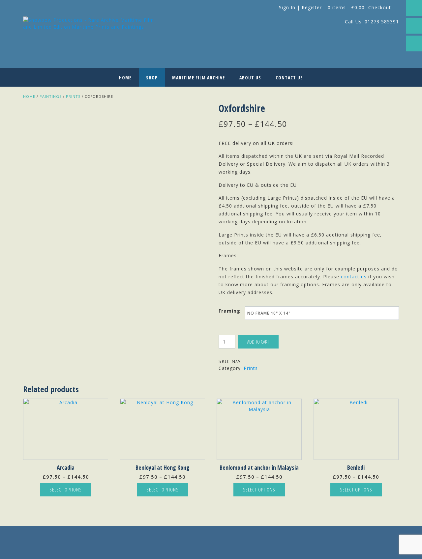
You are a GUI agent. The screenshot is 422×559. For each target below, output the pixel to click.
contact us (354, 276)
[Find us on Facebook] (414, 8)
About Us (250, 77)
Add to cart (258, 341)
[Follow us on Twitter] (414, 26)
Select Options (65, 489)
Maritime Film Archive (198, 77)
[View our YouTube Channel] (414, 43)
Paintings (51, 96)
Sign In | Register (300, 7)
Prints (73, 96)
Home (125, 77)
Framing (229, 311)
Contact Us (289, 77)
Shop (152, 77)
